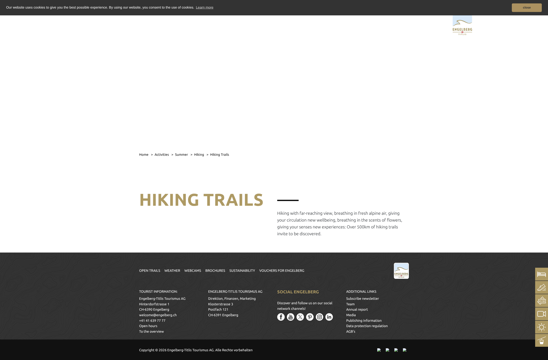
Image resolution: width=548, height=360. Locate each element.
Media (351, 315)
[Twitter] (300, 317)
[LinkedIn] (329, 317)
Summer (182, 155)
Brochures (215, 271)
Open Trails (149, 271)
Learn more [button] (204, 7)
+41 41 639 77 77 (152, 321)
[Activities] (541, 287)
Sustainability (242, 271)
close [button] (527, 7)
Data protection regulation (367, 326)
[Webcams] (541, 313)
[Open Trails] (541, 340)
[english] (91, 24)
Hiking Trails (219, 155)
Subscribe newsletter (362, 299)
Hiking (199, 155)
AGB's (350, 332)
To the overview (151, 332)
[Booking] (541, 274)
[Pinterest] (310, 317)
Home (144, 155)
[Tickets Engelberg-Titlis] (541, 300)
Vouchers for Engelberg (281, 271)
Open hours (148, 326)
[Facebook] (281, 317)
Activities (162, 155)
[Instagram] (319, 317)
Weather (172, 271)
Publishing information (364, 321)
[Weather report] (541, 327)
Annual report (357, 310)
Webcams (193, 271)
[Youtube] (290, 317)
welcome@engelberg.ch (158, 315)
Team (350, 304)
